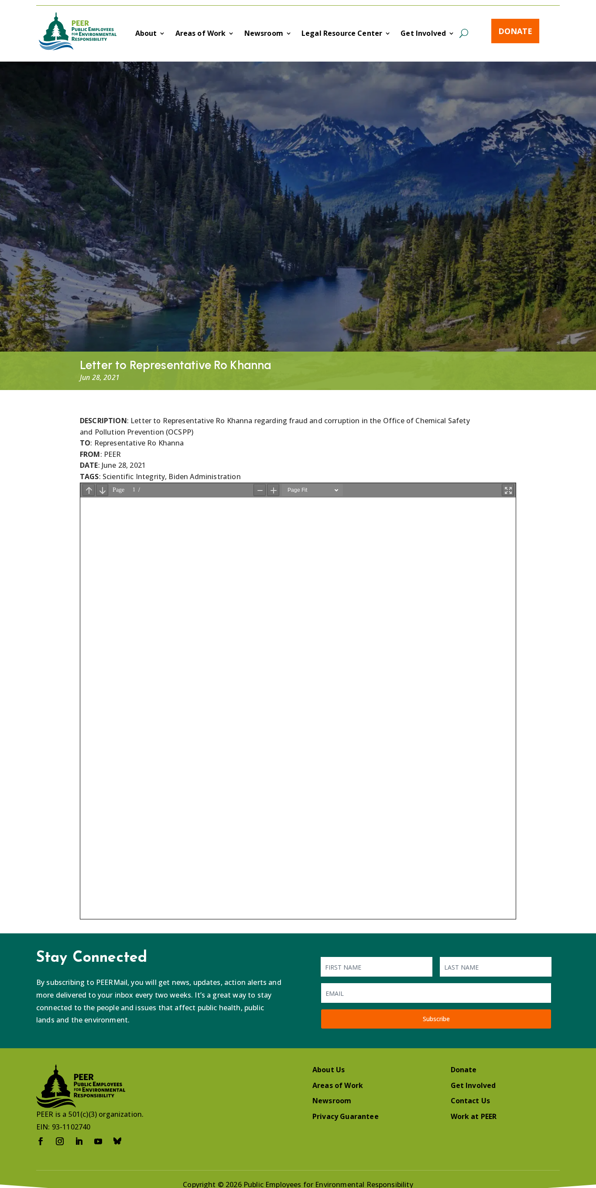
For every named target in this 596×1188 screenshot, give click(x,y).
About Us (328, 1069)
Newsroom (263, 34)
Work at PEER (474, 1116)
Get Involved (423, 34)
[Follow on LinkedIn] (79, 1141)
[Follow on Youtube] (98, 1141)
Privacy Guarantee (345, 1116)
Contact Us (470, 1100)
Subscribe (436, 1019)
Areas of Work (200, 34)
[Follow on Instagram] (60, 1141)
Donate (515, 31)
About (146, 34)
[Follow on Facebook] (40, 1141)
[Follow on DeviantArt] (117, 1141)
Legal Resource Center (341, 34)
